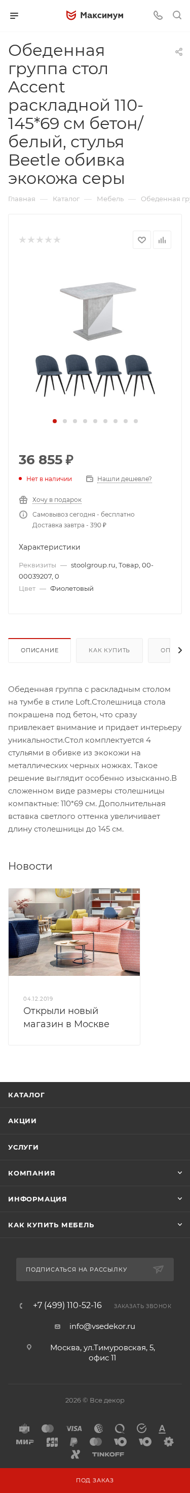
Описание (39, 650)
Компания (31, 1173)
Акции (22, 1121)
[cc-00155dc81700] (95, 337)
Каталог (26, 1095)
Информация (37, 1199)
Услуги (23, 1147)
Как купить (109, 650)
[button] (55, 421)
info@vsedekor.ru (102, 1326)
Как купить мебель (51, 1225)
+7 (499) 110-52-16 (67, 1305)
